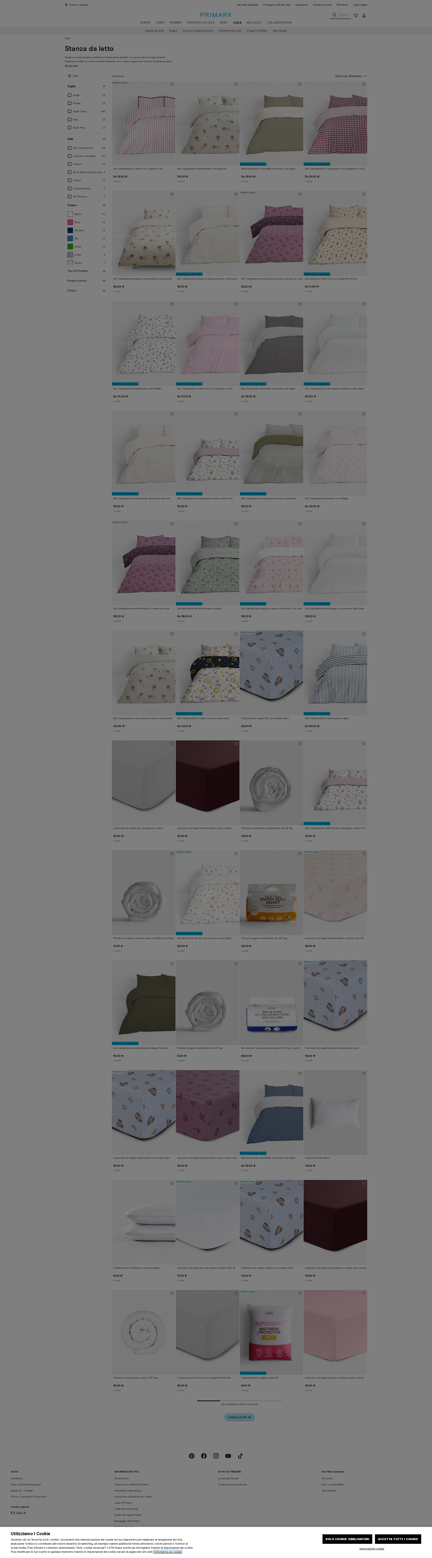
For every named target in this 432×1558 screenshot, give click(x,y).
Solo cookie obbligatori (347, 1539)
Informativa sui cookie (167, 1551)
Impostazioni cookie (371, 1548)
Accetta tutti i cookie (398, 1539)
